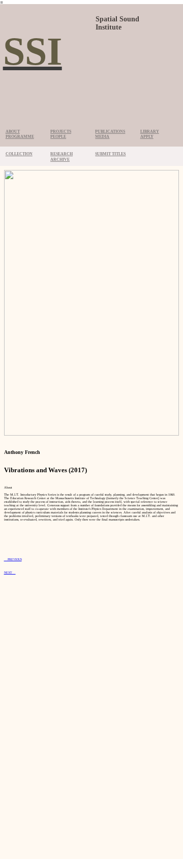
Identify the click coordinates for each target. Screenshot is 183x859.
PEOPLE (58, 136)
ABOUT (13, 131)
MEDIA (102, 136)
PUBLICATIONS (110, 131)
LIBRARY (149, 131)
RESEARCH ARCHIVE (61, 157)
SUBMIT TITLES (110, 154)
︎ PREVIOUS (13, 559)
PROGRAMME (20, 136)
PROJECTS (60, 131)
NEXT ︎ (10, 572)
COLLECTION (19, 154)
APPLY (147, 136)
